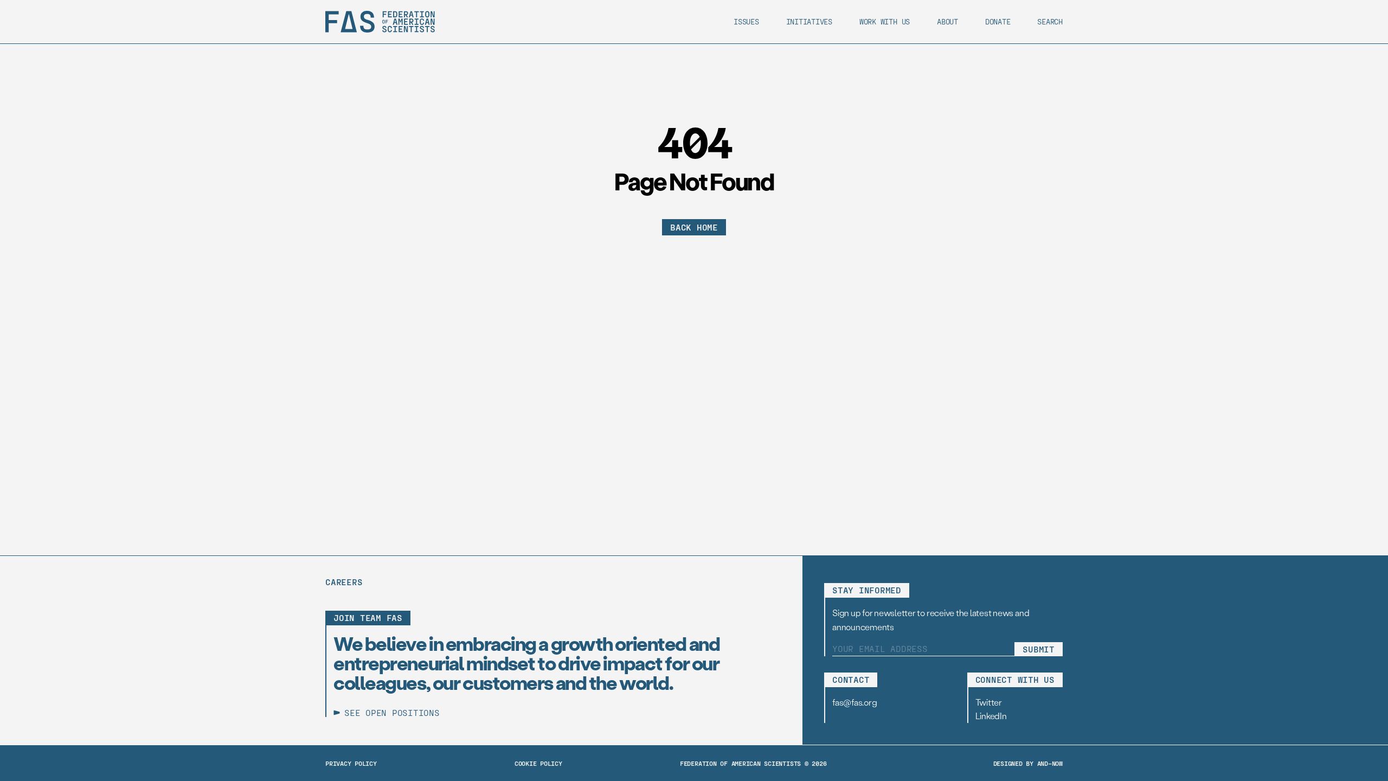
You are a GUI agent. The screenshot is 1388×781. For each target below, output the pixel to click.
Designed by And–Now (1028, 763)
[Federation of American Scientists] (380, 22)
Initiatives (809, 21)
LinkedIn (991, 715)
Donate (998, 21)
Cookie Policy (538, 763)
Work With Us (884, 21)
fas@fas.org (854, 702)
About (947, 21)
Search (1050, 21)
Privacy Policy (351, 763)
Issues (746, 21)
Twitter (988, 702)
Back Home (694, 227)
